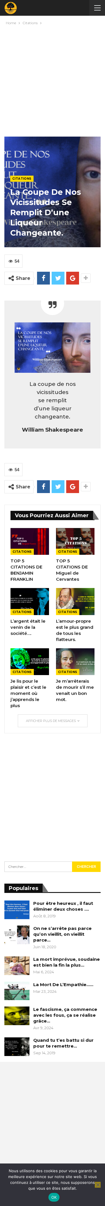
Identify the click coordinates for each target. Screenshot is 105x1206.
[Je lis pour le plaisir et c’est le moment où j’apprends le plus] (29, 661)
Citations (22, 179)
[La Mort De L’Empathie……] (16, 991)
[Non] (98, 1185)
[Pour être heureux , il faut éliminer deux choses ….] (16, 909)
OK (54, 1197)
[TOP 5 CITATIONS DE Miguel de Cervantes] (75, 541)
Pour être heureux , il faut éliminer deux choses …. (63, 906)
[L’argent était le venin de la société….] (29, 601)
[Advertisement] (52, 79)
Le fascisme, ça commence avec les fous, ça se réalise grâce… (65, 1015)
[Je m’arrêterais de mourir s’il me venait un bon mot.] (75, 661)
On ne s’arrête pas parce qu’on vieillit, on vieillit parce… (62, 934)
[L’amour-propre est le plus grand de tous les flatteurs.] (75, 601)
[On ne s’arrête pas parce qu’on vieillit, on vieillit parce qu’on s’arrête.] (16, 935)
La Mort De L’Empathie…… (63, 984)
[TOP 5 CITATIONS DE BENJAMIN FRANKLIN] (29, 541)
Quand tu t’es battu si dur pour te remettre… (63, 1043)
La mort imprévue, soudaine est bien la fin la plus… (66, 962)
